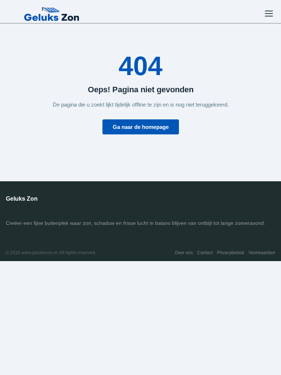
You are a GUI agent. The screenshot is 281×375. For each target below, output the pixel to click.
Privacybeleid (230, 252)
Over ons (184, 252)
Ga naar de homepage (141, 127)
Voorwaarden (261, 252)
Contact (205, 252)
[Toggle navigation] (269, 13)
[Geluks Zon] (51, 13)
